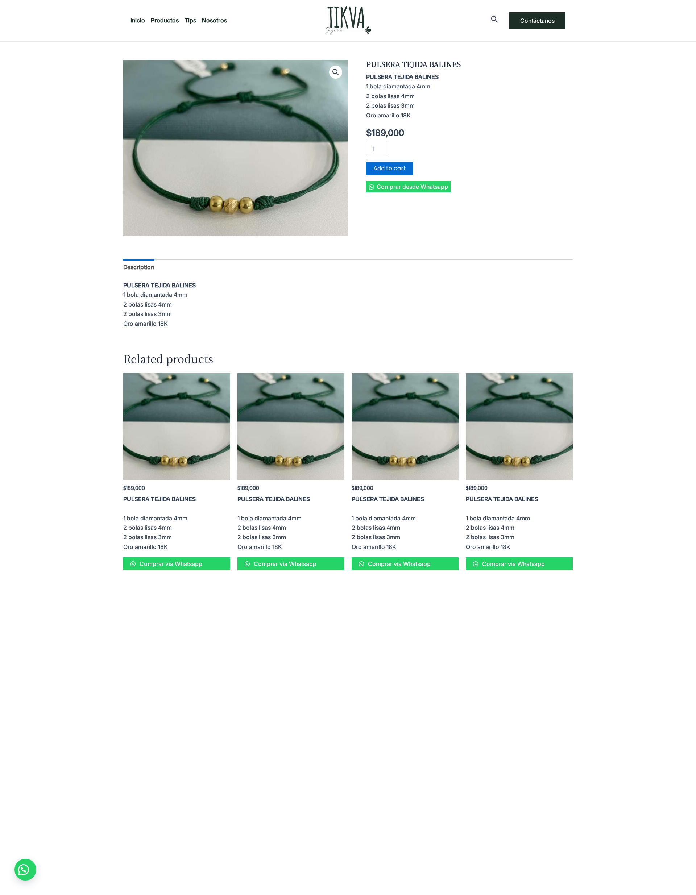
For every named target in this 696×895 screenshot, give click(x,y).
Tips (190, 20)
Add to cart (389, 168)
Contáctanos (537, 20)
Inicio (137, 20)
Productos (165, 20)
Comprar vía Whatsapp (170, 563)
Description (138, 267)
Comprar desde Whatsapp (412, 186)
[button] (408, 186)
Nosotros (214, 20)
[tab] (138, 267)
